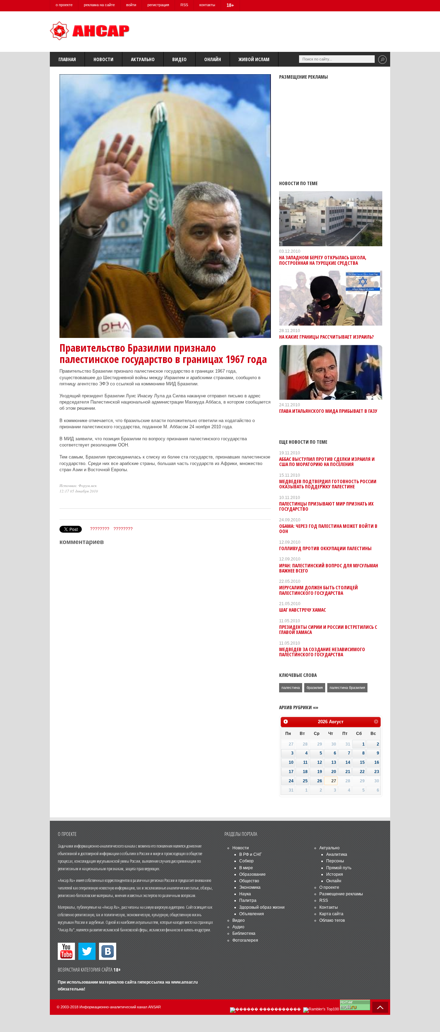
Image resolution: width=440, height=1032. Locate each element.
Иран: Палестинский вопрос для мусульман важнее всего (328, 568)
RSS (184, 5)
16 (376, 762)
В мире (246, 867)
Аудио (238, 927)
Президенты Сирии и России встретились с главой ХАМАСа (328, 629)
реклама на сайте (99, 5)
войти (131, 5)
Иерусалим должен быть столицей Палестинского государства (318, 590)
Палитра (247, 900)
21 (347, 771)
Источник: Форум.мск (78, 485)
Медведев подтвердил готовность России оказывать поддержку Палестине (327, 484)
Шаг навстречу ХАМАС (302, 609)
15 (362, 762)
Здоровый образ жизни (262, 907)
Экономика (250, 887)
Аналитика (336, 854)
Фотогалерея (245, 940)
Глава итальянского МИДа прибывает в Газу (328, 411)
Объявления (251, 913)
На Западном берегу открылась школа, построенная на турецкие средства (322, 260)
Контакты (328, 907)
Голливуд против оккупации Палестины (325, 548)
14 (347, 762)
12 (319, 762)
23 (376, 771)
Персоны (335, 861)
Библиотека (243, 933)
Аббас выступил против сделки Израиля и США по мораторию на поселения (327, 461)
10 (291, 762)
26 (319, 781)
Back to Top (380, 1007)
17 (291, 771)
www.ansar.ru (184, 982)
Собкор (246, 861)
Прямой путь (338, 867)
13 (333, 762)
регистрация (158, 5)
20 (333, 771)
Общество (249, 880)
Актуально (143, 59)
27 (333, 781)
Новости (103, 59)
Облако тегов (332, 920)
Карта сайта (331, 913)
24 (291, 781)
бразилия (315, 687)
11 (305, 762)
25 (305, 781)
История (334, 874)
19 (319, 771)
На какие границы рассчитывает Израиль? (326, 336)
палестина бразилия (347, 687)
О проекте (329, 887)
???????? (99, 528)
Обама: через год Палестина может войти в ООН (328, 528)
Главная (67, 59)
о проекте (64, 5)
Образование (252, 874)
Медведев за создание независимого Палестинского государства (322, 652)
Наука (245, 894)
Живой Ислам (254, 59)
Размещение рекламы (341, 894)
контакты (207, 5)
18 (305, 771)
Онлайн (212, 59)
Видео (179, 59)
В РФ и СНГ (250, 854)
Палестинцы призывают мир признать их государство (326, 506)
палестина (291, 687)
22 (362, 771)
